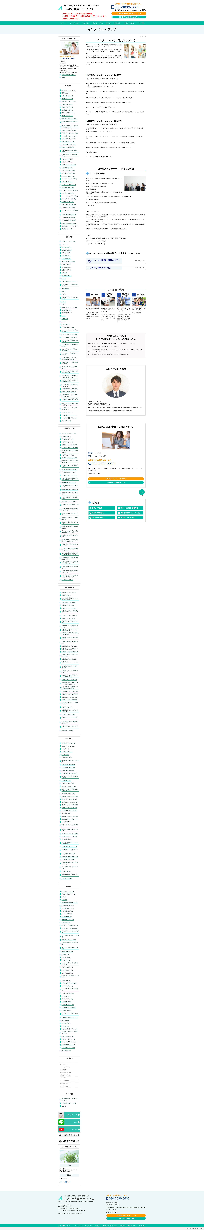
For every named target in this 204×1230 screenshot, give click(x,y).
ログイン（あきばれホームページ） (195, 1228)
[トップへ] (142, 492)
